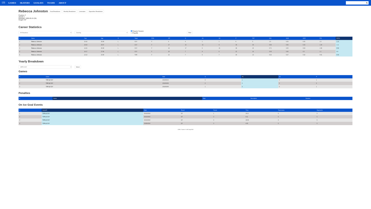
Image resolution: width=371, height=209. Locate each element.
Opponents (320, 110)
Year (85, 38)
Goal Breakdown (55, 11)
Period (215, 110)
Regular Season (138, 31)
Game (47, 76)
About (62, 3)
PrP (253, 38)
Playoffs (135, 33)
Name (33, 38)
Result (183, 110)
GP (169, 38)
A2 (219, 38)
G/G (270, 38)
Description (254, 98)
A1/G (287, 38)
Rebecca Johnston (36, 41)
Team (136, 38)
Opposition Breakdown (96, 11)
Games (12, 3)
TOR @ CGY (49, 80)
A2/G (304, 38)
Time (247, 110)
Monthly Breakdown (70, 11)
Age (102, 38)
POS (152, 38)
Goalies (38, 3)
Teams (51, 3)
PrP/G (338, 38)
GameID (44, 110)
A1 (202, 38)
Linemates (82, 11)
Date (163, 76)
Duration (308, 98)
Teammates (281, 110)
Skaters (25, 3)
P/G (321, 38)
